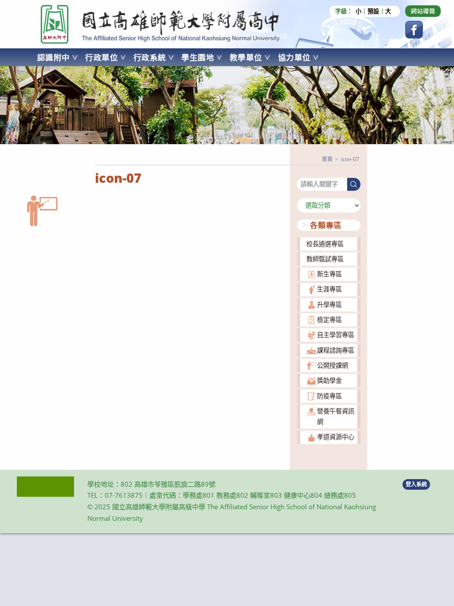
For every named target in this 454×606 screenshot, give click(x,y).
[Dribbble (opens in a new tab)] (423, 11)
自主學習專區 (335, 335)
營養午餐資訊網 (335, 416)
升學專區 (329, 304)
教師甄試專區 (325, 259)
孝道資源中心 (335, 437)
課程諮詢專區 (335, 350)
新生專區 (329, 274)
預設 (373, 11)
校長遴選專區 (325, 244)
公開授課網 (332, 365)
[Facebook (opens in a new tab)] (414, 30)
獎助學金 (329, 380)
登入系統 (416, 484)
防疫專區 (329, 396)
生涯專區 (329, 289)
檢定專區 (329, 319)
